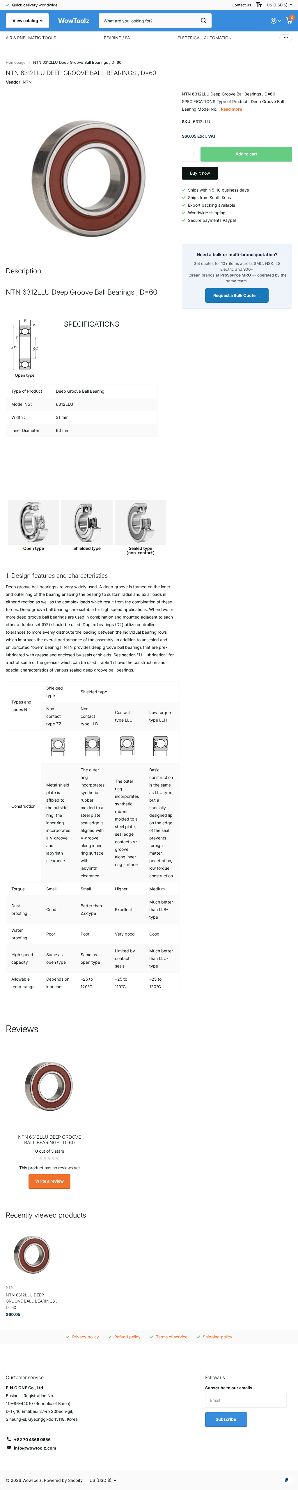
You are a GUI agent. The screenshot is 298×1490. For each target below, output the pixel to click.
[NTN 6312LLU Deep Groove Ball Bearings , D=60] (32, 1253)
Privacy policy (85, 1336)
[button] (196, 149)
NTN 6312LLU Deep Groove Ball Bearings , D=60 (31, 1301)
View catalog (26, 20)
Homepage (16, 62)
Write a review (49, 1181)
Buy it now (200, 173)
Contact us (241, 5)
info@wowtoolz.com (35, 1447)
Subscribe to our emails (228, 1387)
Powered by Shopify (63, 1480)
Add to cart (246, 153)
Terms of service (171, 1336)
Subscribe (226, 1419)
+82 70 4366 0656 (32, 1439)
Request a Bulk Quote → (236, 295)
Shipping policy (217, 1336)
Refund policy (127, 1336)
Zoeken (204, 20)
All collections (31, 37)
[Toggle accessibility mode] (259, 5)
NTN (27, 81)
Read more (231, 109)
